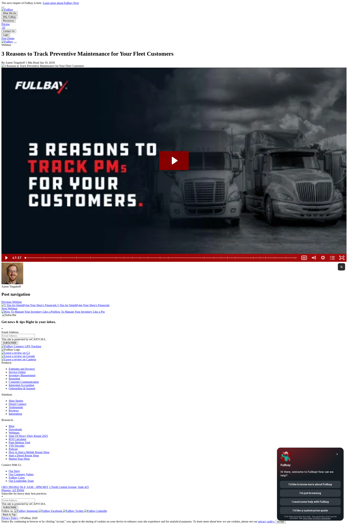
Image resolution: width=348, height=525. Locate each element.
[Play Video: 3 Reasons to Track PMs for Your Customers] (174, 160)
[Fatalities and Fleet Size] (124, 258)
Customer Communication (24, 381)
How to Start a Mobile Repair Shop (29, 452)
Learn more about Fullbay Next (61, 3)
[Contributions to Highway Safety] (228, 258)
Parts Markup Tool (19, 442)
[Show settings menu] (323, 258)
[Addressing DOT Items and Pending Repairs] (160, 258)
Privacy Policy (9, 518)
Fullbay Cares (17, 477)
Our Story (14, 471)
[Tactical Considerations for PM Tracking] (61, 258)
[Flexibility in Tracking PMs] (266, 258)
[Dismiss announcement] (2, 7)
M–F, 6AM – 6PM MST (34, 487)
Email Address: (10, 330)
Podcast (13, 448)
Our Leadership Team (21, 480)
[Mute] (313, 258)
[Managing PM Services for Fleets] (275, 258)
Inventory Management (22, 375)
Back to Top (9, 514)
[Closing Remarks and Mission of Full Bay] (295, 258)
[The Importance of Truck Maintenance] (214, 258)
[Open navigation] (15, 42)
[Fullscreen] (342, 258)
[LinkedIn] (95, 510)
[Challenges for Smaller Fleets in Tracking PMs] (116, 258)
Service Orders (17, 372)
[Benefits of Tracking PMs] (132, 258)
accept (280, 521)
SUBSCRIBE (10, 343)
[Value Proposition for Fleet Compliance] (148, 258)
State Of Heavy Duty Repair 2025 (28, 435)
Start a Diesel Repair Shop (24, 455)
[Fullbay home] (7, 9)
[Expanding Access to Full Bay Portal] (235, 258)
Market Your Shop (19, 458)
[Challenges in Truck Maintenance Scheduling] (221, 258)
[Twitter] (73, 510)
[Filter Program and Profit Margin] (76, 258)
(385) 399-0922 (10, 487)
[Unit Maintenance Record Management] (286, 258)
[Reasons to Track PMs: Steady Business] (44, 258)
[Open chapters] (332, 258)
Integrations (15, 413)
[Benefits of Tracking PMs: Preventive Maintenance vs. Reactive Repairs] (90, 258)
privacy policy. (266, 521)
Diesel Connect (17, 404)
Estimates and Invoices (22, 368)
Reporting (14, 378)
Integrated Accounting (21, 385)
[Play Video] (6, 258)
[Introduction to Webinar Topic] (26, 258)
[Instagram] (26, 510)
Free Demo (7, 38)
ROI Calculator (17, 439)
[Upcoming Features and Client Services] (260, 258)
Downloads (15, 429)
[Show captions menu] (304, 258)
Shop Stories (16, 400)
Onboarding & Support (22, 388)
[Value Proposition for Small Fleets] (168, 258)
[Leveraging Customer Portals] (140, 258)
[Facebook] (51, 510)
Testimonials (16, 407)
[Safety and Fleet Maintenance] (204, 258)
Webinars (14, 432)
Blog (11, 426)
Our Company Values (21, 474)
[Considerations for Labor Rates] (254, 258)
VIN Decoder (16, 445)
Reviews (14, 410)
